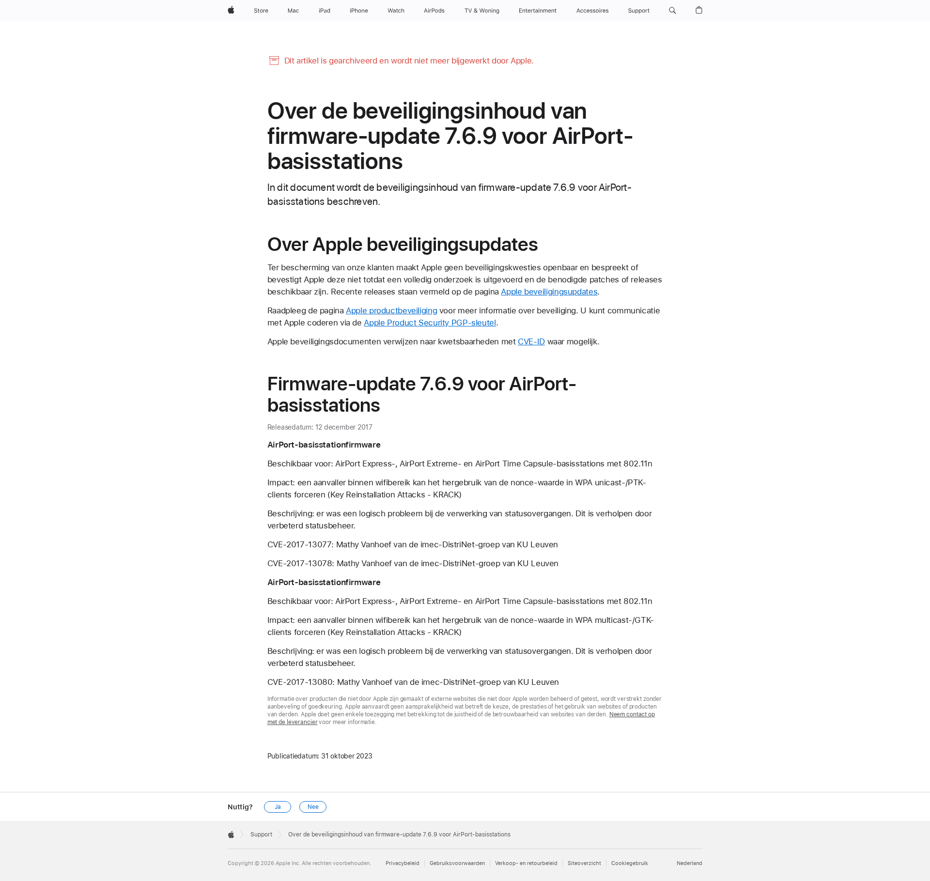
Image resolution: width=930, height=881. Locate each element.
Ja (278, 807)
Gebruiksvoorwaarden (457, 863)
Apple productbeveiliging (391, 310)
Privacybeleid (402, 863)
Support (261, 834)
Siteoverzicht (584, 863)
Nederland (689, 863)
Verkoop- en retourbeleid (526, 863)
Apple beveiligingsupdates (549, 291)
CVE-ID (531, 341)
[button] (672, 10)
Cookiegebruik (629, 863)
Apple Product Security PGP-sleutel (430, 322)
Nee (313, 807)
